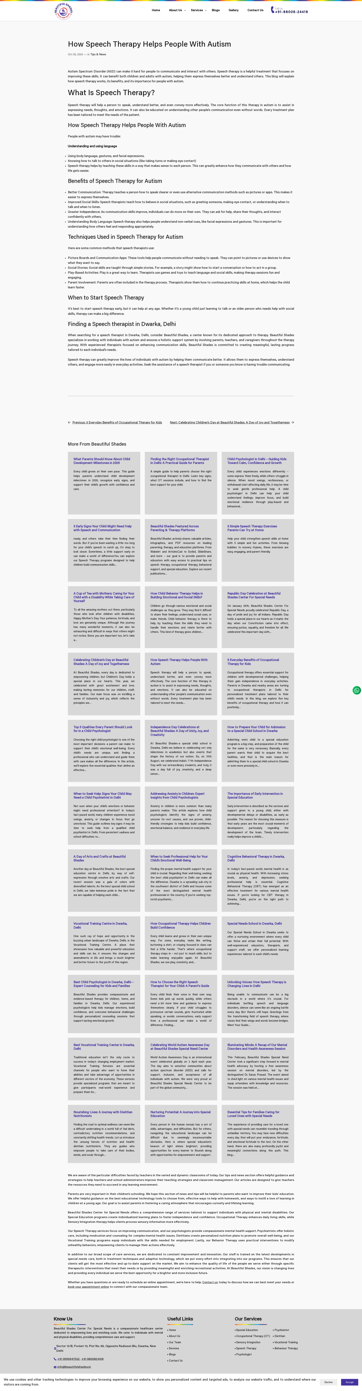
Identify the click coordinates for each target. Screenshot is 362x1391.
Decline (328, 1382)
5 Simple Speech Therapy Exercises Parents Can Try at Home (252, 528)
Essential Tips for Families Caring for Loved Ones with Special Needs (253, 1114)
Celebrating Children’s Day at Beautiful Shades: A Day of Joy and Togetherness (101, 662)
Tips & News (98, 54)
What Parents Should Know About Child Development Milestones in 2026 (102, 461)
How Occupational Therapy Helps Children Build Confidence (180, 925)
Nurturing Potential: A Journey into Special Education (180, 1114)
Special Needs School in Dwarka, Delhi (254, 923)
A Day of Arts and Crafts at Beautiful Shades (100, 858)
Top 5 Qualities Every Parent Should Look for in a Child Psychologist (103, 729)
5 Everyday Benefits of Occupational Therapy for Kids (253, 662)
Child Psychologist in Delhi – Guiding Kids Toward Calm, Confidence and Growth (256, 461)
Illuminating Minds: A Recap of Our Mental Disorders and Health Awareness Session (257, 1047)
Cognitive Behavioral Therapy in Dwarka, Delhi (256, 858)
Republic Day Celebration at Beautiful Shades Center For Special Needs (254, 595)
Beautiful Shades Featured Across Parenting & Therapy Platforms (174, 528)
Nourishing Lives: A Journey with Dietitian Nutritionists (103, 1114)
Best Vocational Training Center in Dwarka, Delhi (104, 1047)
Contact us (210, 1282)
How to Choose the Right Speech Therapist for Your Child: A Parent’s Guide (179, 984)
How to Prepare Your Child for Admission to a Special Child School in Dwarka (256, 729)
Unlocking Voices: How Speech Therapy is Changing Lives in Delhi (256, 984)
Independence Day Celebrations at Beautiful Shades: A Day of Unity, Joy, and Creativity (179, 731)
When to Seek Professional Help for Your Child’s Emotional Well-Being (179, 858)
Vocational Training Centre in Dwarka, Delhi (100, 925)
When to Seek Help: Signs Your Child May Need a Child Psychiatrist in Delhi (103, 796)
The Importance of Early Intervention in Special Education (255, 796)
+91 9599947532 (68, 1359)
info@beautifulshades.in (74, 1367)
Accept (350, 1382)
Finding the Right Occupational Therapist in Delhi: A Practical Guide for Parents (179, 461)
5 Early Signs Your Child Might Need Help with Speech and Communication (103, 528)
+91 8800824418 (92, 1359)
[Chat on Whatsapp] (357, 691)
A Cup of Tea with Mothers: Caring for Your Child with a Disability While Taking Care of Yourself (104, 597)
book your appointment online (88, 1287)
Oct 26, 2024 (75, 54)
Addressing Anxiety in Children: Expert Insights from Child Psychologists (177, 796)
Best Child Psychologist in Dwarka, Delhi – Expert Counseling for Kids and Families (104, 984)
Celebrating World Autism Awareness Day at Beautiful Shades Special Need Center (179, 1047)
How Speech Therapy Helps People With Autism (179, 662)
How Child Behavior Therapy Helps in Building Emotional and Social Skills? (176, 595)
